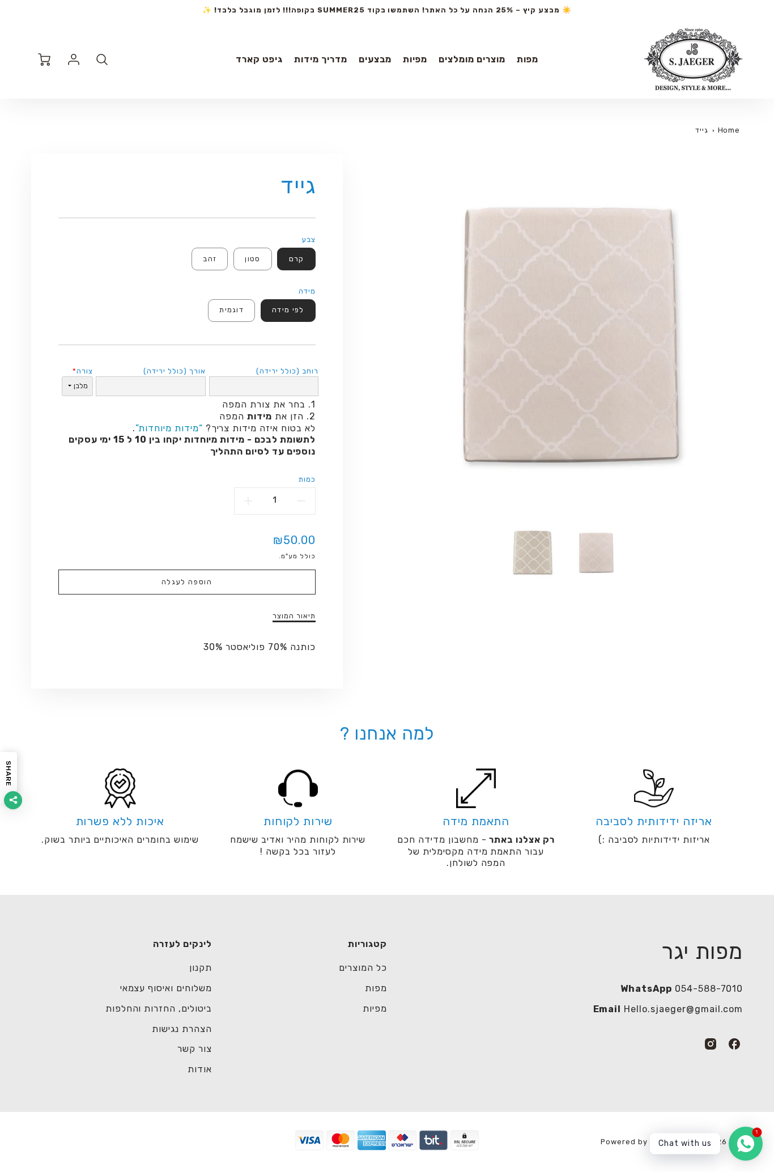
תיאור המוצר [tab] (294, 616)
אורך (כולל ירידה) (174, 371)
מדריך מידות (320, 59)
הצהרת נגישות (182, 1029)
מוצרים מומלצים (472, 59)
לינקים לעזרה (182, 944)
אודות (200, 1069)
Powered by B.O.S (635, 1141)
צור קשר (194, 1048)
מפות (527, 59)
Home (729, 130)
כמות (307, 479)
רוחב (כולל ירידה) (287, 371)
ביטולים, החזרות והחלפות (158, 1008)
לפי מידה (288, 309)
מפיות (415, 59)
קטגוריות (367, 944)
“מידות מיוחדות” (168, 428)
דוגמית (231, 309)
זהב (209, 258)
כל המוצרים (363, 967)
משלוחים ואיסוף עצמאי (166, 988)
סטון (252, 258)
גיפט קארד (259, 59)
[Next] (372, 334)
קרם (296, 258)
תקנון (200, 967)
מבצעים (375, 59)
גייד (701, 130)
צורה (84, 371)
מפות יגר (702, 951)
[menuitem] (527, 60)
